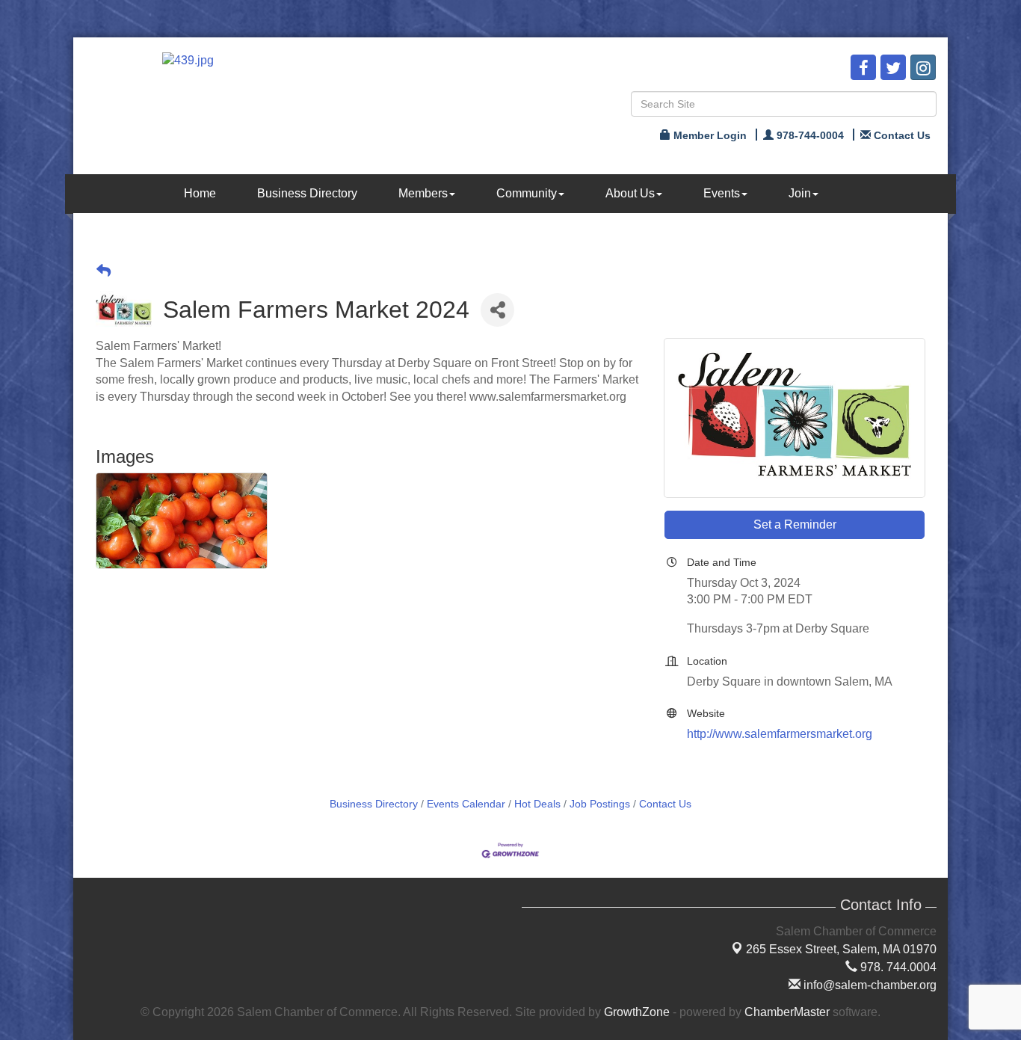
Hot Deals (537, 804)
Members (423, 193)
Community (526, 193)
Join (800, 193)
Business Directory (307, 193)
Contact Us (665, 804)
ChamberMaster (787, 1012)
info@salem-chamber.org (869, 985)
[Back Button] (103, 271)
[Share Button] (497, 310)
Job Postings (600, 804)
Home (200, 193)
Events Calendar (466, 804)
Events (721, 193)
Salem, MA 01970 (841, 949)
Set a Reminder (794, 524)
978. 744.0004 (897, 967)
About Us (630, 193)
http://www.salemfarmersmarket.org (779, 733)
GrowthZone (637, 1012)
